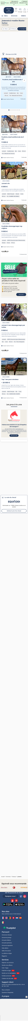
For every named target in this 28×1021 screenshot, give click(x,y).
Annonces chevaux (7, 935)
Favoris (16, 11)
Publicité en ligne (6, 970)
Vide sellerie (5, 948)
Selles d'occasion (6, 950)
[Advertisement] (14, 41)
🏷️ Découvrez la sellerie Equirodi (14, 3)
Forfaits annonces (6, 976)
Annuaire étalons (6, 940)
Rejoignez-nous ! (10, 896)
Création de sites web (7, 978)
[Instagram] (24, 896)
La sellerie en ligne (7, 953)
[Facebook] (20, 896)
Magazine (4, 956)
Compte (24, 12)
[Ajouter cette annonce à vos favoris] (23, 59)
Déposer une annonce (8, 10)
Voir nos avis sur (3, 2)
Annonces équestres (7, 945)
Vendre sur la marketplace (9, 973)
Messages (20, 11)
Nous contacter (6, 990)
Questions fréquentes (7, 992)
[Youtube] (12, 900)
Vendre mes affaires (7, 965)
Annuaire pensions (7, 943)
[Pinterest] (16, 900)
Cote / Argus (5, 968)
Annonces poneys (6, 937)
